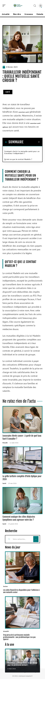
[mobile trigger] (4, 5)
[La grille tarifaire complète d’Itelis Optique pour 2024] (22, 460)
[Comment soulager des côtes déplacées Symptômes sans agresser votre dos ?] (22, 500)
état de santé (16, 231)
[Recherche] (34, 6)
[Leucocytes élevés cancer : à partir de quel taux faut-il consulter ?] (22, 419)
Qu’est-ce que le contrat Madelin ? (18, 159)
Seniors (5, 586)
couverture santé (23, 112)
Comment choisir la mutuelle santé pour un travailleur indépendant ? (22, 152)
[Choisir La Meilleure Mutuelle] (18, 5)
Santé (8, 92)
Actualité (6, 631)
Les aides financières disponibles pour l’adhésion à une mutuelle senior (21, 591)
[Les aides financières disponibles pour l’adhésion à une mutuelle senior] (22, 567)
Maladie (5, 443)
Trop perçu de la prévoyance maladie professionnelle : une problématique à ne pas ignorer (19, 637)
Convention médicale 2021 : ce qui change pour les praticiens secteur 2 (22, 664)
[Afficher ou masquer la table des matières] (32, 142)
